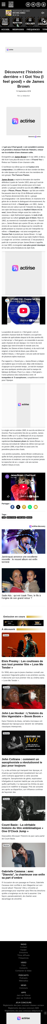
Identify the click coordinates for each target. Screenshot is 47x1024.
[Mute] (42, 13)
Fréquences (33, 29)
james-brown (11, 517)
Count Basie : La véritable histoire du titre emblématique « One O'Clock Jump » (22, 828)
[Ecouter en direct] (33, 4)
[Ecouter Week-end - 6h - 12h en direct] (23, 623)
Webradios (18, 29)
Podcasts (23, 978)
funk (3, 517)
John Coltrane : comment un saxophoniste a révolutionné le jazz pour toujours (22, 762)
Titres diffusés (23, 955)
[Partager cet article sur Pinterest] (23, 508)
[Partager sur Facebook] (11, 508)
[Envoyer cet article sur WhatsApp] (29, 508)
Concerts (23, 968)
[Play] (3, 20)
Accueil (5, 29)
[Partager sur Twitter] (17, 508)
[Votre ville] (28, 4)
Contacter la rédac (23, 971)
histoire (29, 517)
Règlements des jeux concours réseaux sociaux (23, 1005)
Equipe (23, 950)
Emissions (23, 952)
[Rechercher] (38, 4)
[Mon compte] (43, 4)
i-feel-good (21, 517)
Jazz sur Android (23, 998)
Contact (23, 947)
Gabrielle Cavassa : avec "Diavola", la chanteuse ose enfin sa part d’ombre (23, 874)
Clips (23, 965)
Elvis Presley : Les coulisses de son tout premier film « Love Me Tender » (22, 664)
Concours (23, 988)
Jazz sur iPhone (23, 995)
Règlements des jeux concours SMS (23, 1008)
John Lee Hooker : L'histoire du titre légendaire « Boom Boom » (22, 715)
